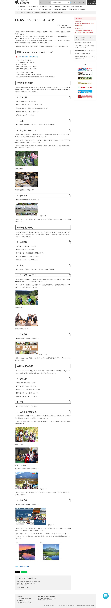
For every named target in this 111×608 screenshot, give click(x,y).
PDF (83, 2)
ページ (78, 2)
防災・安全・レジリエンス (45, 6)
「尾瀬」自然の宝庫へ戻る (22, 566)
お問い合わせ (83, 9)
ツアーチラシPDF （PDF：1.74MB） (28, 56)
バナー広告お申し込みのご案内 (24, 602)
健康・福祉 (57, 6)
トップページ (21, 12)
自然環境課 (43, 12)
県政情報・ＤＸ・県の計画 (60, 9)
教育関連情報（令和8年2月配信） (83, 42)
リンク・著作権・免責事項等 (24, 598)
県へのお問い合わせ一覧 (23, 600)
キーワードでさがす (45, 2)
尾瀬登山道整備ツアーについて (82, 53)
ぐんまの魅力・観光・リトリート (28, 6)
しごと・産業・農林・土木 (44, 9)
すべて (73, 2)
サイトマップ (20, 596)
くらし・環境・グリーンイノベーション (72, 6)
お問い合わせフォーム (23, 587)
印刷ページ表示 (66, 27)
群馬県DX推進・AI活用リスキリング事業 (85, 50)
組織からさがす (73, 9)
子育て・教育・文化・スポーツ (27, 9)
